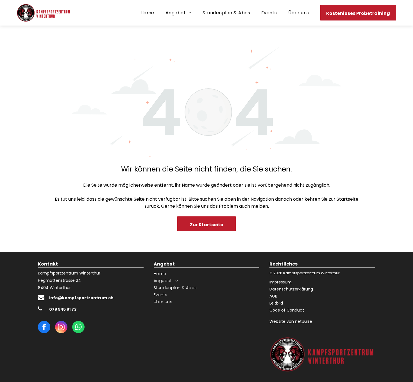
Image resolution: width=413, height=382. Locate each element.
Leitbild (276, 303)
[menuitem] (147, 13)
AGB (273, 296)
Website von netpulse (290, 321)
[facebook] (44, 328)
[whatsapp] (78, 328)
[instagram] (61, 328)
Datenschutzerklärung (291, 289)
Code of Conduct (286, 310)
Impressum (280, 282)
